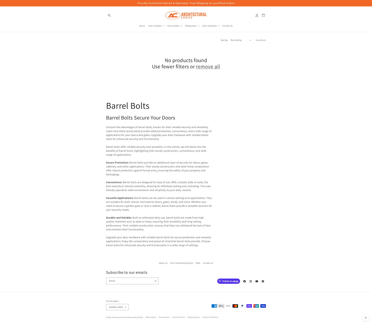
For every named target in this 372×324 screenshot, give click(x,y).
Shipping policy (194, 317)
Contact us (208, 263)
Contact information (210, 317)
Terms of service (179, 317)
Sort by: (224, 40)
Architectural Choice (120, 317)
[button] (109, 15)
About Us (163, 263)
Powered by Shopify (135, 317)
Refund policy (151, 317)
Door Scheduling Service (181, 263)
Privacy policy (164, 317)
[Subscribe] (155, 281)
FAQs (198, 263)
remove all (208, 66)
